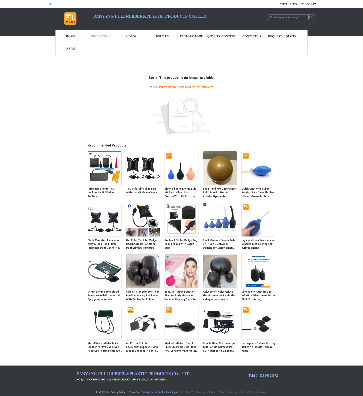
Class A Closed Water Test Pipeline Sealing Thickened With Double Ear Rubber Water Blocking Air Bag (142, 295)
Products (99, 36)
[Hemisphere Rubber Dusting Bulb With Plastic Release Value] (258, 322)
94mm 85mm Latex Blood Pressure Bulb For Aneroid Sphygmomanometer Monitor (104, 295)
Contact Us (251, 36)
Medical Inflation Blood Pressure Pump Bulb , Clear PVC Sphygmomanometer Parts (180, 347)
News (70, 48)
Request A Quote (287, 3)
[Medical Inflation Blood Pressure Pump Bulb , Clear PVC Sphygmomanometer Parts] (181, 322)
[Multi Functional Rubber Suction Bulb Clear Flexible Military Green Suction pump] (258, 167)
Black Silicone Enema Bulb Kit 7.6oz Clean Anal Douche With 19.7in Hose (180, 192)
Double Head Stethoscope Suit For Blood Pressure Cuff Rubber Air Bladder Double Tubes (219, 347)
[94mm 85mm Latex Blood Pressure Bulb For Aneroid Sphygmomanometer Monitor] (104, 270)
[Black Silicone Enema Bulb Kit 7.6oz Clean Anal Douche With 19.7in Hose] (181, 167)
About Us (161, 36)
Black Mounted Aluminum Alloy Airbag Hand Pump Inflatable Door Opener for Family (104, 244)
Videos (131, 36)
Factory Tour (191, 36)
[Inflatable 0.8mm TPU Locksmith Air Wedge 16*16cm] (104, 167)
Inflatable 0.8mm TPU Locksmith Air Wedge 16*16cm (101, 192)
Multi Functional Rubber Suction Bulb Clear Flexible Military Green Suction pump (257, 192)
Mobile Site (104, 392)
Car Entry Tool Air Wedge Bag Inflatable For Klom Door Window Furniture (141, 244)
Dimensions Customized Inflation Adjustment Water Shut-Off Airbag (258, 295)
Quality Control (221, 36)
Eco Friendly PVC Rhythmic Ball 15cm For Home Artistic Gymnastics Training (219, 192)
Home (70, 36)
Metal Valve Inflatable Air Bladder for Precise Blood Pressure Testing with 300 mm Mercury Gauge (104, 347)
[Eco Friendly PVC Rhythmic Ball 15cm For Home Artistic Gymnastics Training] (220, 167)
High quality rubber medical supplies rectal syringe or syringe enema (257, 244)
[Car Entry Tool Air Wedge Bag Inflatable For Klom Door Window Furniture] (143, 219)
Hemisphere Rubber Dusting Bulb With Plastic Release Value (258, 347)
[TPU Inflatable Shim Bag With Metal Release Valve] (143, 167)
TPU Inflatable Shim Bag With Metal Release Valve (141, 190)
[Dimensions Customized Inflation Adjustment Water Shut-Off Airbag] (258, 270)
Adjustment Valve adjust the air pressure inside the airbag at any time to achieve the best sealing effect (219, 295)
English (309, 3)
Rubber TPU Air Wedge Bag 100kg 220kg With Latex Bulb (180, 244)
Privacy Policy (118, 392)
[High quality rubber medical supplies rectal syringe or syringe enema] (258, 219)
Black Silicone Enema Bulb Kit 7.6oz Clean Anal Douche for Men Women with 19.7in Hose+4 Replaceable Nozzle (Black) (219, 244)
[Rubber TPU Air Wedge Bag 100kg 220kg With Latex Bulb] (181, 219)
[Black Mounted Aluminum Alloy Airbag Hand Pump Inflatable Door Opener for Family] (104, 219)
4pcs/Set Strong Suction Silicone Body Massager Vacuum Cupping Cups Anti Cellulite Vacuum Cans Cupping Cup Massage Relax (180, 295)
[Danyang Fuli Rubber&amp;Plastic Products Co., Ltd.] (70, 18)
